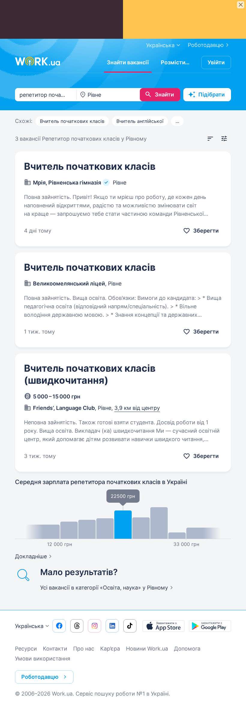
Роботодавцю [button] (39, 677)
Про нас (83, 648)
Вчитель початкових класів (72, 121)
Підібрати (211, 94)
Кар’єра (110, 648)
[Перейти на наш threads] (76, 625)
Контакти (55, 648)
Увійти (216, 62)
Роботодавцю (206, 45)
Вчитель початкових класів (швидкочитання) (89, 374)
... (177, 121)
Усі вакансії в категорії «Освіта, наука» (104, 587)
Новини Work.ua (147, 648)
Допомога (187, 648)
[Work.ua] (37, 61)
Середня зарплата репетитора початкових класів (101, 482)
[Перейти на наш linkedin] (112, 625)
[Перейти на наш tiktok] (129, 625)
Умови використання (42, 658)
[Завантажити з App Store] (163, 625)
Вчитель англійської (140, 121)
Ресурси (26, 648)
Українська (29, 626)
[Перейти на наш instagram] (94, 625)
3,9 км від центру (137, 408)
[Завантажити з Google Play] (210, 625)
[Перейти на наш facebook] (59, 625)
